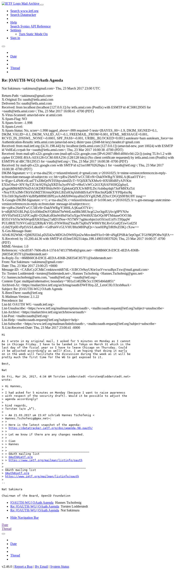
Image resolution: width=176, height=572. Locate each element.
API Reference (40, 26)
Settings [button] (15, 30)
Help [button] (13, 22)
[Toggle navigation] (42, 4)
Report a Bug (23, 566)
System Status (59, 566)
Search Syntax (20, 26)
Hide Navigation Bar (24, 517)
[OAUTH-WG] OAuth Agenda (31, 502)
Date (13, 56)
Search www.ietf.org (24, 11)
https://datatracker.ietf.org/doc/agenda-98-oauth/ (51, 428)
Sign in (15, 38)
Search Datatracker (23, 15)
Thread (15, 68)
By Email (41, 566)
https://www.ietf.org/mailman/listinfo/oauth (45, 460)
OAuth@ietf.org (21, 457)
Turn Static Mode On (33, 34)
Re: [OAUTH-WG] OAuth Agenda (34, 506)
